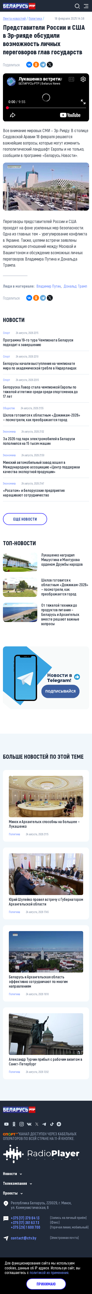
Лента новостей (14, 18)
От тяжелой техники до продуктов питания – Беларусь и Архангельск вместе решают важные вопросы (60, 614)
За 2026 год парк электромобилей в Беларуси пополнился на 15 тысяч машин (39, 441)
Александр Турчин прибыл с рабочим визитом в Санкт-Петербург (45, 1061)
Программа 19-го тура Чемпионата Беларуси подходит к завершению (38, 342)
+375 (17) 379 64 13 (49, 1218)
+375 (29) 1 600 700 (50, 1227)
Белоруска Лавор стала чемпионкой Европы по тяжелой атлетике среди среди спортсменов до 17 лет (40, 392)
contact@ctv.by (45, 1238)
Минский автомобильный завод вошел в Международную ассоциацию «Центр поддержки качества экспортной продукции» (41, 467)
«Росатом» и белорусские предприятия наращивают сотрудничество (34, 492)
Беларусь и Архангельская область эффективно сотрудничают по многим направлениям (38, 981)
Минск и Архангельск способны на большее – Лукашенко (44, 823)
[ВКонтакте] (29, 65)
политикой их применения (49, 1272)
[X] (50, 65)
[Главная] (21, 5)
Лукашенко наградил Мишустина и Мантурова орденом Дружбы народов (62, 559)
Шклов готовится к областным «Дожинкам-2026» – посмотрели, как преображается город (41, 417)
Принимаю (46, 1284)
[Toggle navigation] (84, 6)
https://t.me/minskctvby (21, 649)
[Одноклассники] (36, 65)
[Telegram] (43, 65)
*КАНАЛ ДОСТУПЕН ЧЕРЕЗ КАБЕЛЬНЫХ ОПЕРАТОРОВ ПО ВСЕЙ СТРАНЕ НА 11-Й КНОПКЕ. (40, 1136)
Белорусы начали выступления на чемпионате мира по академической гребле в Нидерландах (40, 365)
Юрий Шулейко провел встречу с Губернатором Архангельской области (46, 901)
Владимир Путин (49, 286)
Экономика (9, 431)
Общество (9, 408)
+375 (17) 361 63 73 (35, 1222)
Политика (35, 18)
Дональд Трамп (75, 286)
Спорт (6, 332)
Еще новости (25, 519)
